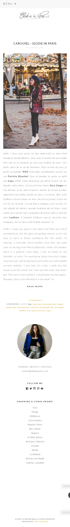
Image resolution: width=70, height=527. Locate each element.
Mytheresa (35, 416)
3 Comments (35, 300)
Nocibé (35, 450)
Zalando (35, 445)
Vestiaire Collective (35, 441)
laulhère (22, 311)
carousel (34, 307)
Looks (23, 304)
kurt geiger (59, 307)
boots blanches (23, 307)
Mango (35, 412)
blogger (60, 304)
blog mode (37, 304)
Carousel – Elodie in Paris (34, 43)
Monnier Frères (35, 424)
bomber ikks (11, 307)
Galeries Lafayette (35, 462)
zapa (49, 311)
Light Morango (41, 521)
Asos (35, 407)
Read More (35, 286)
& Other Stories (35, 437)
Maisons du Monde (35, 458)
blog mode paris (49, 304)
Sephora (35, 433)
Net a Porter (35, 429)
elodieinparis (44, 307)
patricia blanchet (39, 311)
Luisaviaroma (35, 420)
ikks (52, 307)
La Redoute (35, 454)
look (29, 311)
